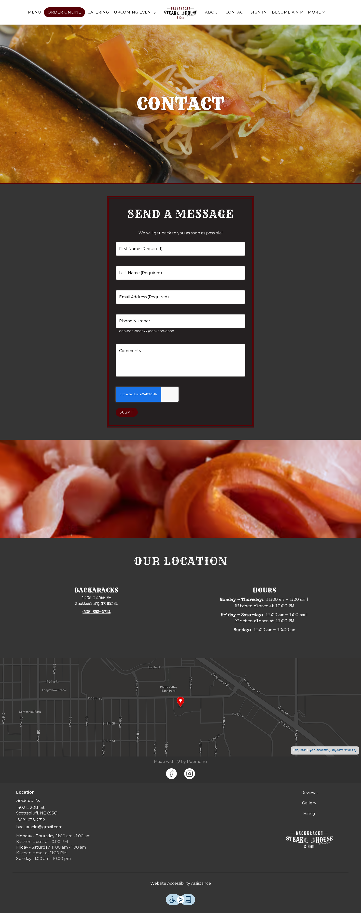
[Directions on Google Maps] (180, 707)
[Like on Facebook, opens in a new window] (171, 773)
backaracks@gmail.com (39, 827)
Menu (35, 12)
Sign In (258, 12)
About (213, 12)
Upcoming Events (135, 12)
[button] (316, 12)
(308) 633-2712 (30, 820)
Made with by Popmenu (105, 761)
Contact (235, 12)
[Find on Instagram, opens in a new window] (189, 773)
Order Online (64, 12)
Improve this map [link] (344, 750)
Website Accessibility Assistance (180, 883)
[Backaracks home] (180, 12)
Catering (98, 12)
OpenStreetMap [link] (319, 750)
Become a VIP (287, 12)
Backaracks (309, 839)
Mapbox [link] (300, 750)
